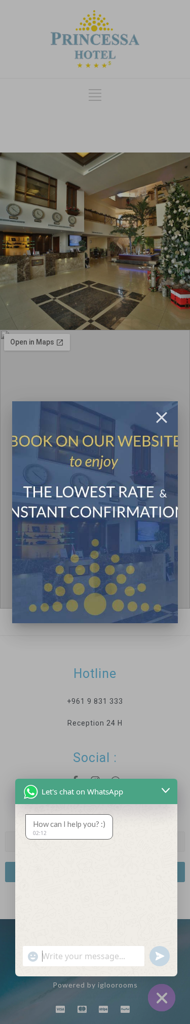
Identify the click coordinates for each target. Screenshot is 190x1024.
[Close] (161, 417)
